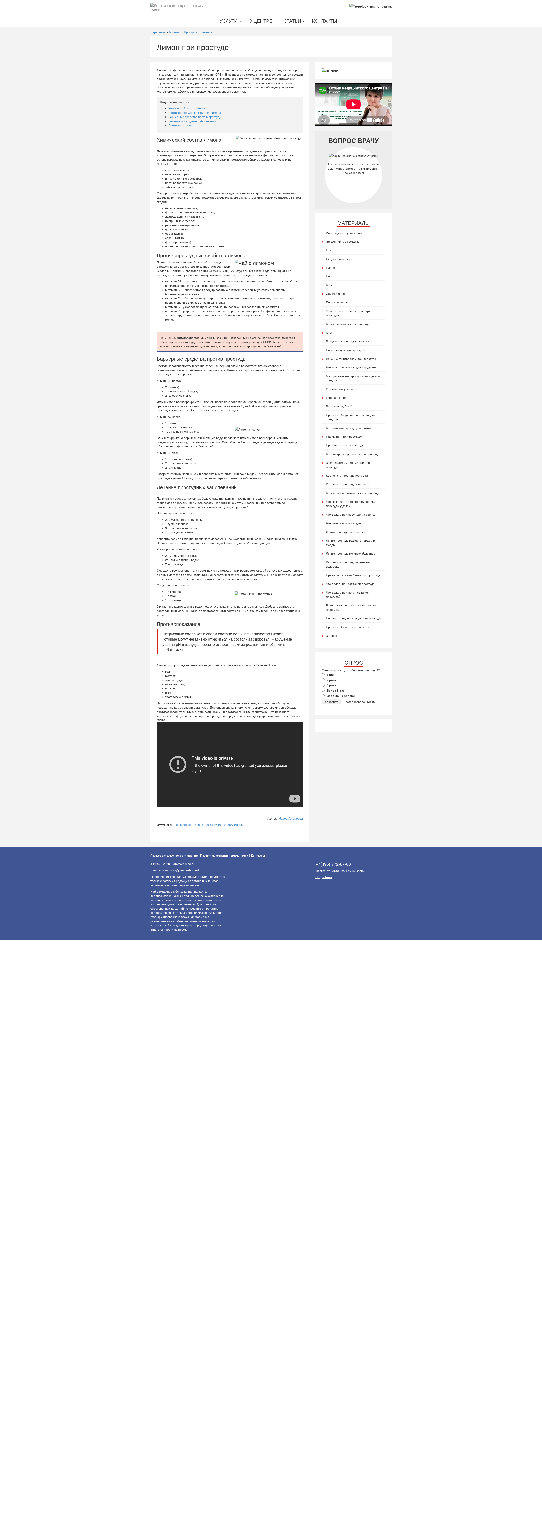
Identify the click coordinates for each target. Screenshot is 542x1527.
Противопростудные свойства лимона (194, 112)
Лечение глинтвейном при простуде (351, 358)
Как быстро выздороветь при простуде (352, 454)
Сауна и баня (335, 293)
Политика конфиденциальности (224, 855)
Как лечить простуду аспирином (348, 484)
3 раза (331, 685)
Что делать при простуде (343, 523)
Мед (329, 332)
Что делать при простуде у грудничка (352, 367)
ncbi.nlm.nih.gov (206, 824)
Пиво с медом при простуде (345, 350)
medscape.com (183, 824)
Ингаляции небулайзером (344, 233)
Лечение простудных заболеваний (192, 121)
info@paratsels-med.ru (186, 870)
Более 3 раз (335, 690)
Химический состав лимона (187, 108)
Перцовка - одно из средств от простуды (354, 618)
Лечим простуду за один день (346, 532)
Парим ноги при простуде (344, 436)
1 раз (330, 674)
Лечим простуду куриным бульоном (351, 553)
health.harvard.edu (231, 824)
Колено (331, 285)
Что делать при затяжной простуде (350, 583)
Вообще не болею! (341, 696)
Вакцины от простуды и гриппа (347, 341)
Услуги (229, 20)
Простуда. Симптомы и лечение (348, 627)
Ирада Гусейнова (291, 818)
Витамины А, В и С (339, 406)
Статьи (292, 20)
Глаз (329, 250)
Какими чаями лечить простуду (347, 324)
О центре (261, 20)
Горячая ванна (336, 397)
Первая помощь (337, 302)
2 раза (331, 680)
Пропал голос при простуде (345, 445)
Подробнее (323, 877)
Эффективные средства (342, 241)
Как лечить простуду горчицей (347, 475)
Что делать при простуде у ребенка (350, 514)
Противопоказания (181, 125)
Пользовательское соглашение (174, 855)
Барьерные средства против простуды (195, 117)
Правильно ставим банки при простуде (353, 575)
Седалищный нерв (339, 259)
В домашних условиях (341, 389)
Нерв (329, 276)
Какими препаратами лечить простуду (352, 493)
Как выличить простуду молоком (348, 428)
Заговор (331, 635)
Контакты (324, 20)
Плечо (330, 267)
